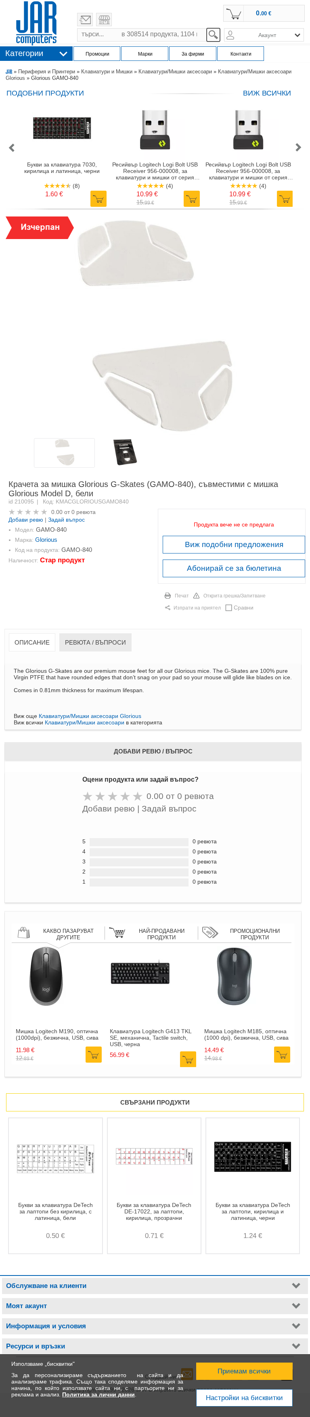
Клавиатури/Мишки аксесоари (175, 72)
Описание (32, 642)
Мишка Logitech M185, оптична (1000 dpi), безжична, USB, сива (246, 1034)
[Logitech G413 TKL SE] (140, 1004)
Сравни (243, 607)
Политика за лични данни (98, 1394)
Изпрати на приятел (197, 608)
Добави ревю (25, 519)
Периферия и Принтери (46, 72)
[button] (11, 148)
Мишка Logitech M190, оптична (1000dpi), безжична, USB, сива (57, 1034)
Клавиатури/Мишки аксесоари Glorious (90, 716)
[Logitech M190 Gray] (46, 1004)
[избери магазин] (104, 19)
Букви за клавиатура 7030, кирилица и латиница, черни (62, 167)
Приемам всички (244, 1371)
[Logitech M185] (234, 1004)
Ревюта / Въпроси (95, 642)
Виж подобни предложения (234, 544)
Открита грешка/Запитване (234, 596)
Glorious (46, 539)
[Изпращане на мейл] (85, 19)
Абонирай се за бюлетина (234, 568)
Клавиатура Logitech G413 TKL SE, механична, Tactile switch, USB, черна (150, 1037)
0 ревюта (83, 512)
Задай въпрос (66, 519)
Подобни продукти (45, 93)
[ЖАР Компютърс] (36, 23)
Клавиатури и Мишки (106, 72)
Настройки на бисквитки (244, 1398)
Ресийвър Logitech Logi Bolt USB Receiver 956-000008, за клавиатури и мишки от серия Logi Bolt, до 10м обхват (155, 171)
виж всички (267, 93)
